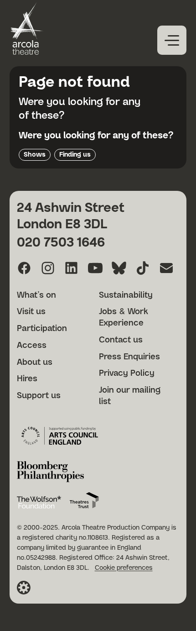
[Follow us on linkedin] (71, 268)
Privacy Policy (127, 373)
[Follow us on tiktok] (142, 268)
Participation (42, 329)
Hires (27, 379)
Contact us (121, 340)
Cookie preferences (124, 568)
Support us (39, 396)
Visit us (31, 312)
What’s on (36, 295)
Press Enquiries (129, 357)
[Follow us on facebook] (24, 268)
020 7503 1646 (61, 242)
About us (34, 362)
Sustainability (126, 295)
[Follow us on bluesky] (119, 268)
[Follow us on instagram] (48, 268)
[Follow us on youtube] (95, 268)
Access (31, 346)
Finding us (75, 155)
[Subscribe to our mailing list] (166, 268)
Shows (35, 155)
